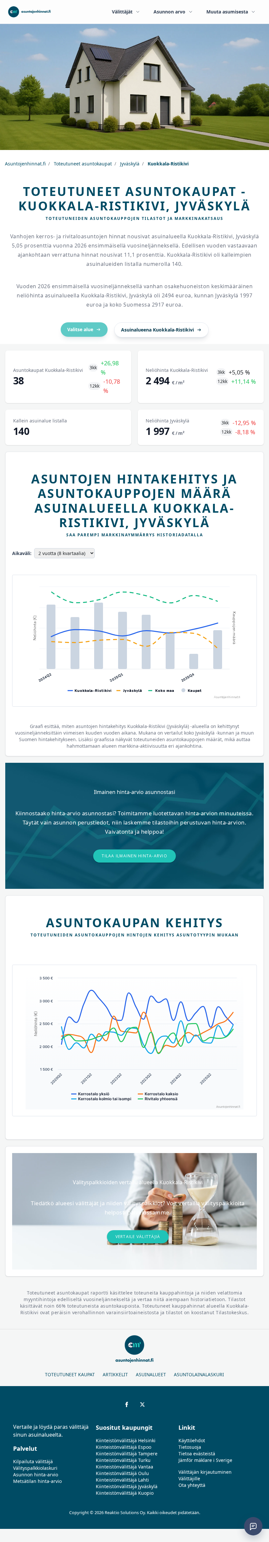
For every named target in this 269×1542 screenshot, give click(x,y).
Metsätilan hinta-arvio (37, 1481)
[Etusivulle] (29, 11)
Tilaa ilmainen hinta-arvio (134, 856)
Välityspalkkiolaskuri (35, 1468)
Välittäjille (189, 1478)
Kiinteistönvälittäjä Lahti (122, 1480)
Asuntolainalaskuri (199, 1374)
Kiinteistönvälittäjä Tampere (126, 1453)
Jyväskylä (129, 164)
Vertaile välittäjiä (137, 1236)
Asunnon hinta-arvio (35, 1474)
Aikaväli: (21, 553)
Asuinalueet (151, 1374)
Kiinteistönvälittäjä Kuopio (125, 1493)
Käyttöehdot (191, 1440)
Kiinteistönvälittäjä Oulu (122, 1473)
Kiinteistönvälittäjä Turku (123, 1460)
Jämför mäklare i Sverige (205, 1460)
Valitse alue (80, 329)
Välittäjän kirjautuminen (205, 1472)
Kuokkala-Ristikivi (167, 164)
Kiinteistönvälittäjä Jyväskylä (126, 1486)
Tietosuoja (189, 1447)
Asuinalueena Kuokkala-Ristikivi (157, 330)
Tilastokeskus (231, 1312)
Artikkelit (115, 1374)
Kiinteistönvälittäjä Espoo (123, 1447)
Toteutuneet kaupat (70, 1374)
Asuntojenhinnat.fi (25, 164)
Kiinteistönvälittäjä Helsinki (125, 1440)
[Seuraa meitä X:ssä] (142, 1404)
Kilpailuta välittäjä (33, 1461)
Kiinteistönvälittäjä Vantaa (124, 1467)
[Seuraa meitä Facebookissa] (126, 1404)
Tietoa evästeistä (196, 1453)
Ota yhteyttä (191, 1485)
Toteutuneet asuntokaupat (82, 164)
